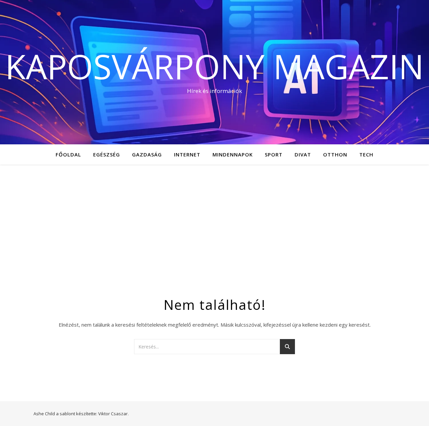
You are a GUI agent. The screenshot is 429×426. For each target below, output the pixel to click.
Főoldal (68, 154)
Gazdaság (147, 154)
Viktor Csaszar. (113, 414)
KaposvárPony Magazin (214, 66)
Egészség (106, 154)
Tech (366, 154)
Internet (187, 154)
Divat (303, 154)
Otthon (335, 154)
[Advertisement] (214, 215)
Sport (274, 154)
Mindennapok (232, 154)
